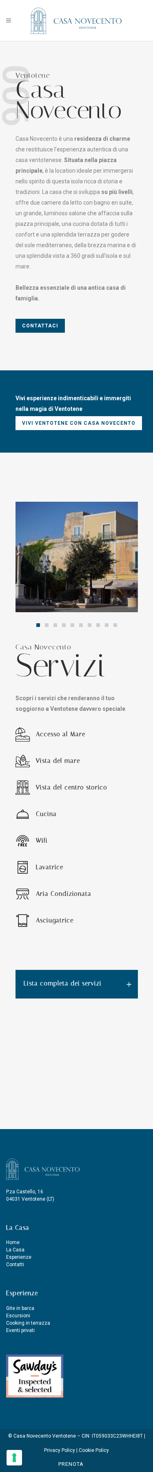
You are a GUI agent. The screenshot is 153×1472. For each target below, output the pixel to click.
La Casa (15, 1250)
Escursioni (18, 1316)
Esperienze (18, 1257)
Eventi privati (20, 1330)
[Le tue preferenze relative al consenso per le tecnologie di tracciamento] (14, 1457)
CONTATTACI (40, 326)
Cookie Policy (94, 1450)
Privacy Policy (60, 1450)
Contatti (15, 1264)
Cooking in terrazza (28, 1323)
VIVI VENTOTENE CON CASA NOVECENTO (78, 423)
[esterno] (77, 557)
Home (13, 1242)
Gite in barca (20, 1308)
